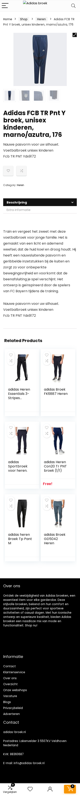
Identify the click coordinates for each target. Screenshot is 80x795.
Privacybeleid (13, 708)
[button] (75, 35)
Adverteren (11, 714)
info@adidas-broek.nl (29, 763)
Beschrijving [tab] (17, 202)
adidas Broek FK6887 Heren (56, 391)
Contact (9, 666)
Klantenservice (14, 672)
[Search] (73, 5)
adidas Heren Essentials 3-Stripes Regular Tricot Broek (20, 398)
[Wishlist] (30, 789)
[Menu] (5, 5)
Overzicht (10, 684)
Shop (24, 19)
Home (7, 19)
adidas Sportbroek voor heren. (18, 466)
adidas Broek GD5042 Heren (54, 539)
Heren (41, 19)
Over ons (10, 678)
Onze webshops (15, 690)
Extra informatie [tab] (19, 210)
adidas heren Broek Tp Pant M (20, 539)
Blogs (7, 702)
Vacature (10, 696)
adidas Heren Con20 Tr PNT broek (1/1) (55, 466)
